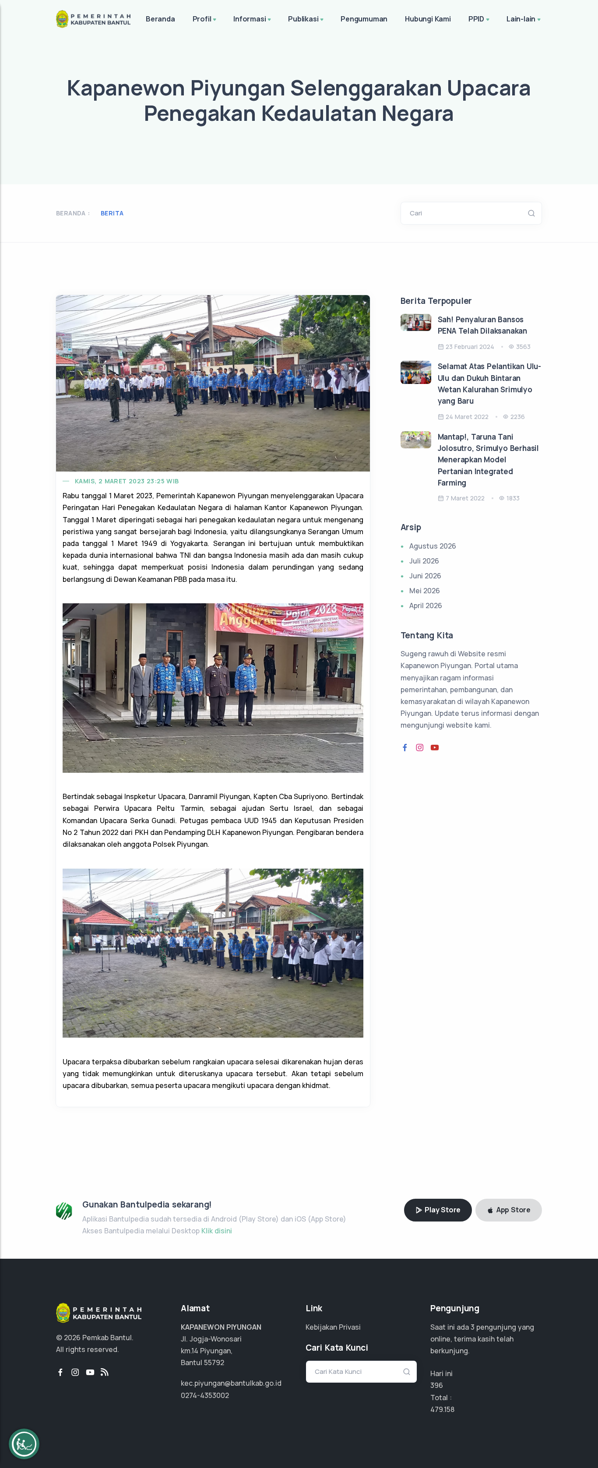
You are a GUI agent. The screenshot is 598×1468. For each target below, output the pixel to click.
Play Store (442, 1210)
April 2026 (425, 605)
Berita (112, 213)
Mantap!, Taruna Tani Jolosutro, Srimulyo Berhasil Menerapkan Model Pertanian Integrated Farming (488, 460)
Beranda (160, 19)
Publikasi (303, 19)
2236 (517, 416)
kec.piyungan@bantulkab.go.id (231, 1383)
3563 (523, 346)
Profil (202, 19)
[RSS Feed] (105, 1372)
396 (436, 1385)
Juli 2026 (424, 561)
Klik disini (216, 1231)
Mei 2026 (424, 590)
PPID (476, 19)
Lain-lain (521, 19)
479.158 (442, 1409)
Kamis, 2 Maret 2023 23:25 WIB (127, 481)
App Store (513, 1210)
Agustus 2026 (432, 546)
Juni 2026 (425, 576)
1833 (513, 498)
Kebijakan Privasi (333, 1327)
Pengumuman (364, 19)
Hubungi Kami (428, 19)
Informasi (249, 19)
